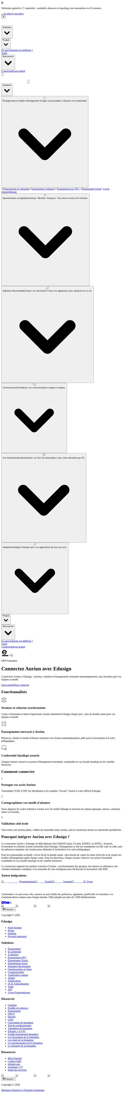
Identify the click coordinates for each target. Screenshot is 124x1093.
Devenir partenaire (17, 936)
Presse (11, 930)
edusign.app (14, 1064)
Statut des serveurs (17, 1070)
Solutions (7, 27)
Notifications (14, 980)
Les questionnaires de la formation (25, 1043)
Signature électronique (19, 966)
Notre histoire (15, 927)
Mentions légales (9, 1090)
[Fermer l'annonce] (3, 17)
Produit (6, 40)
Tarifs (4, 53)
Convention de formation (20, 1022)
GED (10, 1019)
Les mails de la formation (20, 1040)
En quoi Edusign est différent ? (17, 50)
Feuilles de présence (18, 1008)
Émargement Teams (18, 960)
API (10, 989)
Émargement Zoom (17, 963)
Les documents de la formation (23, 1037)
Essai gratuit (19, 71)
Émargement (14, 948)
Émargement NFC (17, 957)
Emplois (12, 933)
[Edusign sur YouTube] (7, 903)
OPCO (11, 1013)
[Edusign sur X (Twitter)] (10, 903)
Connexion (7, 71)
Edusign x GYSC (17, 1031)
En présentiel (14, 951)
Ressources (8, 56)
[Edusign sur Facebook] (5, 903)
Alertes (11, 978)
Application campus (18, 975)
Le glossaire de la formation (22, 1045)
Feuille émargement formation (23, 1034)
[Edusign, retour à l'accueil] (14, 888)
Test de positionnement (19, 1025)
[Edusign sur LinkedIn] (2, 903)
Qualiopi (12, 1005)
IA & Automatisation (18, 983)
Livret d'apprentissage (19, 992)
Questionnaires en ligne (20, 969)
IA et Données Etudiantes (31, 1090)
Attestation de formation (20, 1028)
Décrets (12, 1016)
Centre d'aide (14, 1061)
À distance (13, 954)
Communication (16, 972)
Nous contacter (21, 685)
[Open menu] (2, 74)
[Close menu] (28, 81)
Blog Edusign (15, 1058)
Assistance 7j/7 (15, 1067)
